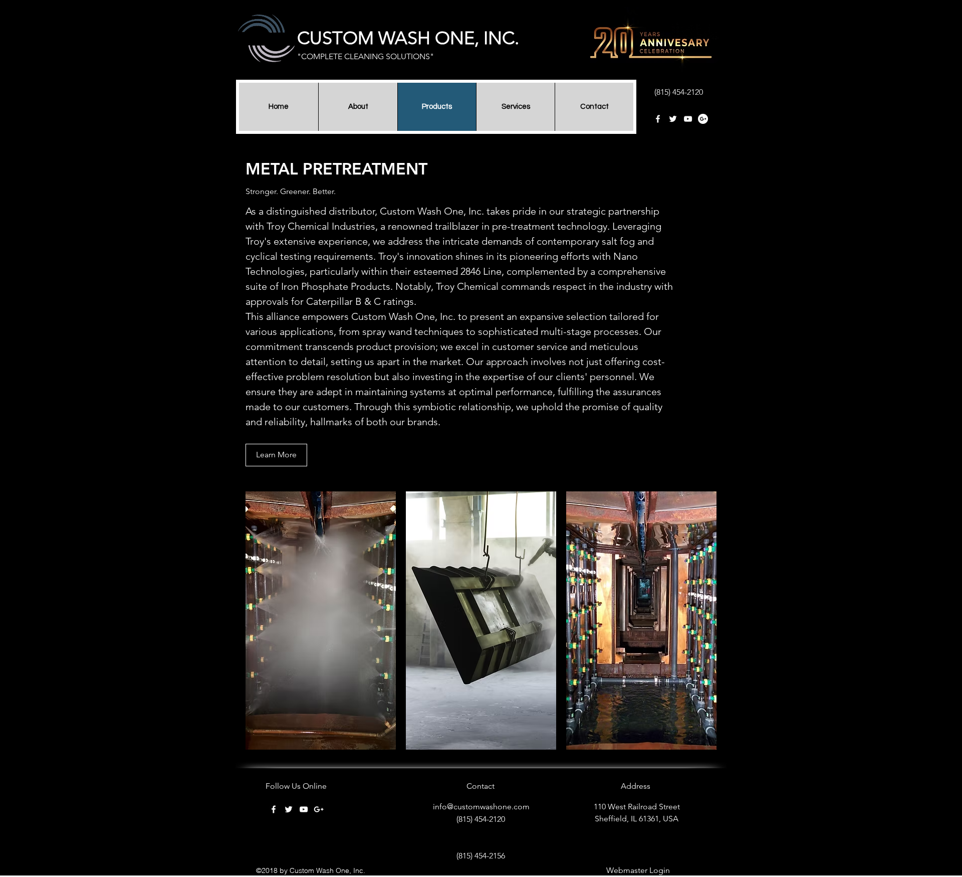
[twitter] (673, 119)
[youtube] (688, 119)
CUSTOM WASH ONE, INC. (408, 38)
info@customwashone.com (481, 806)
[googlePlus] (703, 119)
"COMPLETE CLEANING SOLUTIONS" (365, 56)
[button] (321, 620)
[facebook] (658, 119)
